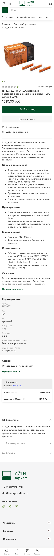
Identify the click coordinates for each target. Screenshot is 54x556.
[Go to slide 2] (4, 81)
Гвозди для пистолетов (13, 27)
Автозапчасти (45, 17)
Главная (6, 24)
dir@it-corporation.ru (15, 493)
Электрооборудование (26, 17)
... (41, 24)
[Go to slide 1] (2, 81)
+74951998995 (12, 487)
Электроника (7, 17)
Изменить (17, 385)
